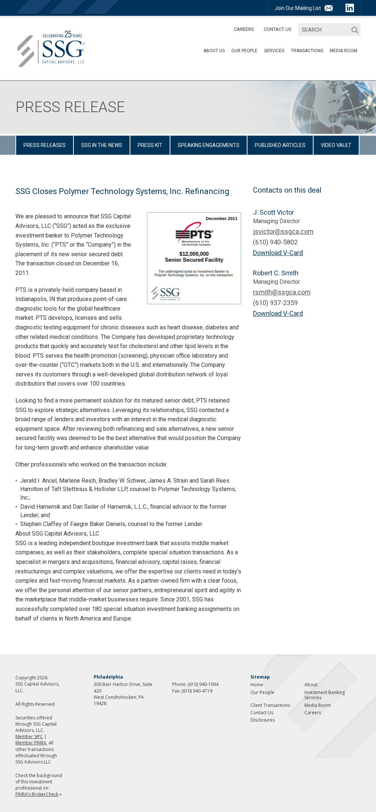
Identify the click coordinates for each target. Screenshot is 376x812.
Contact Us (278, 29)
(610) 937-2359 (275, 303)
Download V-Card (278, 253)
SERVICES (274, 50)
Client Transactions (270, 705)
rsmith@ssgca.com (282, 292)
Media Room (317, 705)
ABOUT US (214, 50)
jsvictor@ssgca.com (283, 231)
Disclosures (262, 720)
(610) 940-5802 (275, 242)
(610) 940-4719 (196, 691)
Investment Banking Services (324, 695)
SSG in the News (101, 145)
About (310, 685)
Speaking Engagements (208, 145)
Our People (244, 50)
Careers (244, 29)
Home (256, 685)
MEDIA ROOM (343, 50)
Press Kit (150, 145)
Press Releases (45, 145)
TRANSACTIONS (307, 50)
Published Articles (280, 145)
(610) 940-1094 (203, 684)
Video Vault (336, 145)
